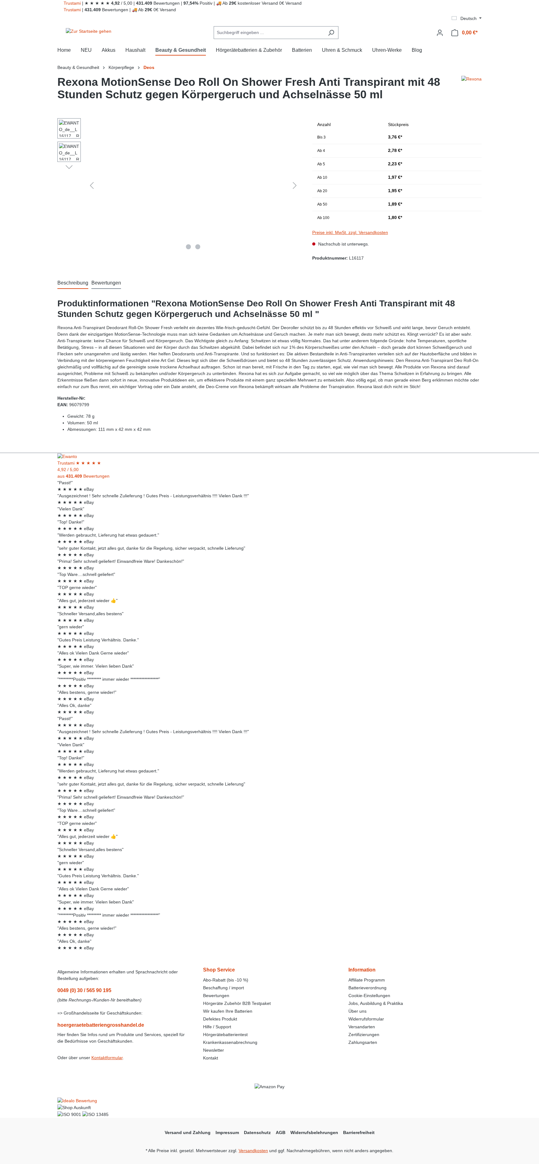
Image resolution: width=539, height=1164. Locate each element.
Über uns (357, 1011)
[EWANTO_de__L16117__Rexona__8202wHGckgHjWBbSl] (193, 185)
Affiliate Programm (366, 979)
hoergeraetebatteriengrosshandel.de (100, 1025)
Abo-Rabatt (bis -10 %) (225, 979)
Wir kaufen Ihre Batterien (227, 1011)
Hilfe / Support (217, 1026)
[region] (178, 185)
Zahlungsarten (362, 1042)
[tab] (72, 283)
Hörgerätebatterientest (225, 1034)
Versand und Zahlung (188, 1132)
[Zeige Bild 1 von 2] (188, 246)
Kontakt (210, 1057)
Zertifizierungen (363, 1034)
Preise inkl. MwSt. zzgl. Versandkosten (350, 232)
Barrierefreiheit (359, 1132)
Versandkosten (253, 1150)
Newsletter (213, 1050)
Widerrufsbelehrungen (314, 1132)
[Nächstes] (294, 185)
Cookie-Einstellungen (369, 995)
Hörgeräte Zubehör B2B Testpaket (237, 1003)
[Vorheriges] (91, 185)
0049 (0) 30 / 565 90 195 (84, 990)
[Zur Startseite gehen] (88, 31)
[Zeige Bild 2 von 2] (197, 246)
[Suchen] (331, 32)
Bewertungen (216, 995)
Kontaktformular (107, 1057)
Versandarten (361, 1026)
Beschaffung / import (223, 987)
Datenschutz (257, 1132)
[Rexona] (471, 91)
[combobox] (269, 32)
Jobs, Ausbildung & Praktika (375, 1003)
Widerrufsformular (366, 1018)
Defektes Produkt (220, 1018)
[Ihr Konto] (439, 33)
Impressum (227, 1132)
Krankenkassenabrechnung (230, 1042)
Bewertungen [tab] (106, 282)
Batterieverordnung (367, 987)
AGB (280, 1132)
